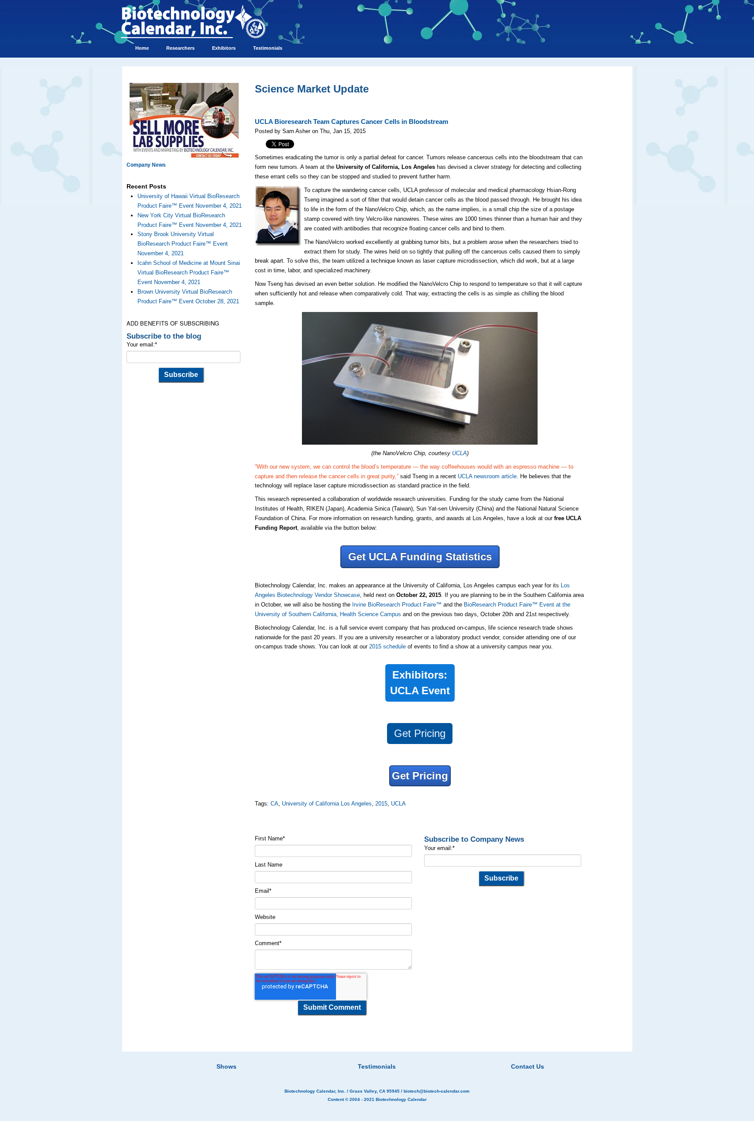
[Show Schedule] (331, 1055)
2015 (381, 803)
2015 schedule (387, 646)
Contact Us (527, 1066)
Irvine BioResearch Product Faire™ (397, 604)
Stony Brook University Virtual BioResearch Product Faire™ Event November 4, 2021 (182, 244)
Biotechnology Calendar (401, 1099)
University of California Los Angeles (327, 803)
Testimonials (377, 1066)
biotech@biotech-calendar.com (437, 1091)
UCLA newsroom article (487, 476)
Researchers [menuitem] (180, 48)
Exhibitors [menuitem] (224, 48)
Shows (226, 1066)
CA (274, 803)
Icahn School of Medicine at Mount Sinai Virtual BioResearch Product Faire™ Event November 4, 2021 (188, 272)
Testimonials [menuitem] (267, 48)
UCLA (459, 453)
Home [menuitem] (142, 48)
